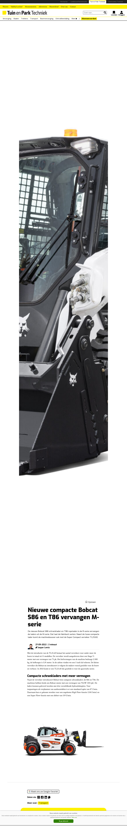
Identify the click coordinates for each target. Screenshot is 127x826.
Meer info (74, 817)
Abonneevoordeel (89, 18)
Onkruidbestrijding (62, 18)
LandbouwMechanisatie (79, 2)
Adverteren (43, 6)
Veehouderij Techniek (115, 2)
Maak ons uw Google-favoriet (44, 791)
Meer (73, 18)
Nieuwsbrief (54, 6)
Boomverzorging (46, 18)
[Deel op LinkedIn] (46, 797)
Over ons (64, 6)
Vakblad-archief (16, 6)
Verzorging (7, 18)
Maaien (16, 18)
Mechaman (64, 2)
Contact (73, 6)
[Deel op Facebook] (42, 797)
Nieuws (5, 6)
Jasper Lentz (44, 647)
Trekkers (24, 18)
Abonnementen (30, 6)
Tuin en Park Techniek (97, 2)
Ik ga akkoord (63, 821)
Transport (34, 18)
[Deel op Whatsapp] (39, 797)
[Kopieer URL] (49, 797)
